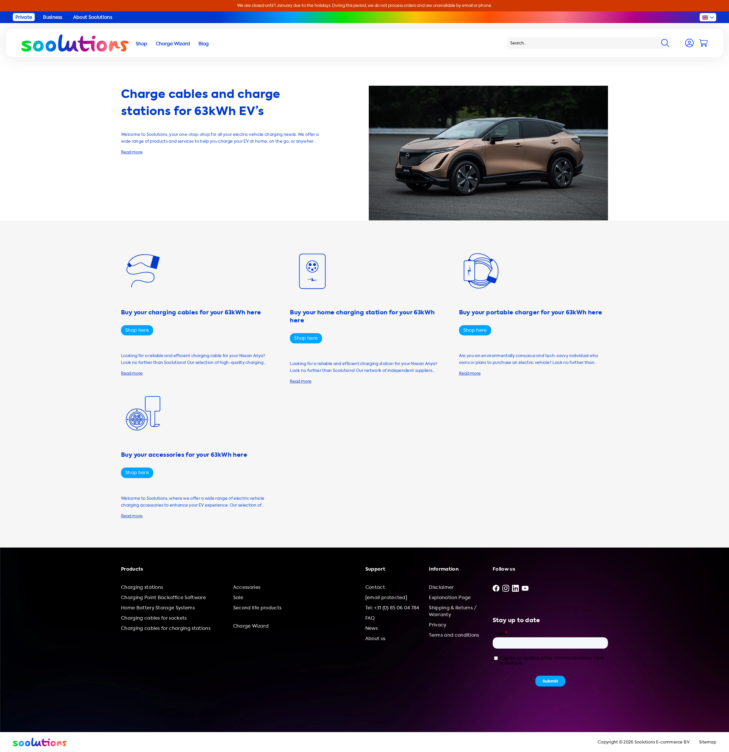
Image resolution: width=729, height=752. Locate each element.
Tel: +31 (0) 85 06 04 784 (392, 608)
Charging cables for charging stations (165, 628)
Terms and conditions (454, 635)
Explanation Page (450, 598)
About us (375, 639)
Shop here (137, 330)
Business (52, 17)
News (371, 628)
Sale (238, 598)
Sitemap (707, 742)
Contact (375, 587)
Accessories (247, 587)
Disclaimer (441, 587)
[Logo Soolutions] (75, 43)
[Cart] (703, 43)
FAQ (370, 618)
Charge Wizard (251, 626)
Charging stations (142, 587)
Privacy (437, 625)
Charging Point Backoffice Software (163, 598)
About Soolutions (92, 17)
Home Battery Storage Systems (158, 608)
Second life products (257, 608)
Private (23, 17)
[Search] (665, 43)
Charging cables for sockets (154, 618)
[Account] (689, 43)
